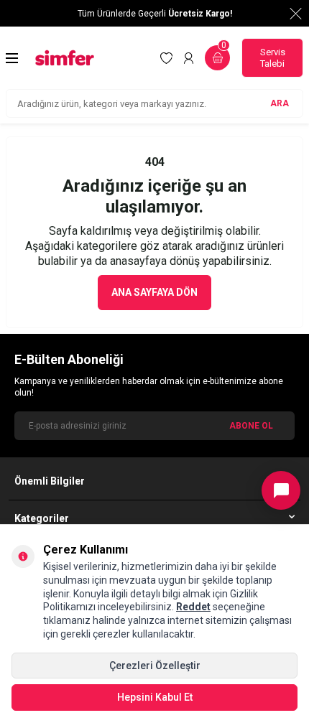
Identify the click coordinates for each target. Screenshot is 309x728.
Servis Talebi (272, 58)
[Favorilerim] (166, 58)
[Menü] (12, 58)
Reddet (193, 606)
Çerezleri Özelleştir (154, 665)
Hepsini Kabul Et (155, 697)
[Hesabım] (188, 58)
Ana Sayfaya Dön (154, 292)
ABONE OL (251, 426)
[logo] (64, 58)
